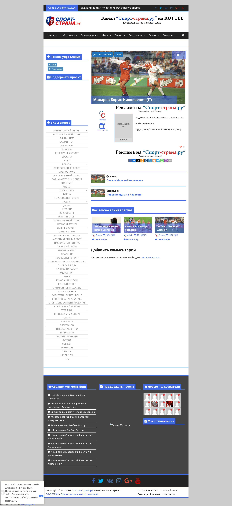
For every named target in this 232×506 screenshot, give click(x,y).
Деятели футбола (102, 54)
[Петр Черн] (154, 396)
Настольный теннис (67, 242)
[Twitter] (101, 480)
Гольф (67, 194)
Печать (152, 35)
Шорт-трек (67, 355)
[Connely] (169, 396)
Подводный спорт (67, 257)
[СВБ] (154, 411)
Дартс (67, 205)
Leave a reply (101, 239)
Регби (67, 276)
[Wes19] (154, 404)
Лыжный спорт (66, 227)
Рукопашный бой (67, 280)
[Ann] (162, 396)
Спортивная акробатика (67, 298)
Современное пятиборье (67, 295)
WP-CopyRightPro (27, 504)
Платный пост (168, 490)
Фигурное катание (67, 336)
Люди (105, 35)
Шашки (66, 351)
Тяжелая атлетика (67, 328)
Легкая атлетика (67, 224)
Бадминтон (67, 141)
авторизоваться (150, 257)
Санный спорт (67, 284)
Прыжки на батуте (67, 269)
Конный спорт (67, 216)
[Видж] (169, 411)
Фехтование (67, 332)
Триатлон (67, 321)
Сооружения (135, 35)
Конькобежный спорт (67, 220)
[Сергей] (177, 411)
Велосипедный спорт (67, 168)
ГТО (67, 358)
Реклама (155, 494)
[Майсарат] (169, 404)
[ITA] (162, 404)
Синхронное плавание (67, 287)
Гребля (66, 201)
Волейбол (67, 182)
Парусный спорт (67, 246)
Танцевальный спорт (67, 313)
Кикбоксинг (67, 212)
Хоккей (66, 343)
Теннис (67, 317)
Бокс (67, 160)
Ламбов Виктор (77, 425)
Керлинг (67, 209)
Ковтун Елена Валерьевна (81, 411)
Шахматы (67, 347)
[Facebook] (93, 480)
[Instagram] (119, 480)
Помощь (143, 494)
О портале (69, 35)
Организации (88, 35)
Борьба (66, 164)
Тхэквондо (67, 325)
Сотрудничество (147, 490)
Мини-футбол (67, 231)
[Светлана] (177, 396)
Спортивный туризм (67, 306)
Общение (168, 35)
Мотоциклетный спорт (67, 239)
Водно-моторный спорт (67, 179)
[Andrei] (147, 411)
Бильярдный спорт (67, 153)
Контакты (169, 494)
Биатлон (67, 149)
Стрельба (66, 310)
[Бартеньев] (177, 404)
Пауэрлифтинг (67, 250)
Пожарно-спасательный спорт (67, 261)
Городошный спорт (67, 197)
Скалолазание (67, 291)
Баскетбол (66, 145)
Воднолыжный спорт (67, 175)
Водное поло (67, 171)
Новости (52, 35)
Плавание (67, 254)
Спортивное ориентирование (66, 302)
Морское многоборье (67, 235)
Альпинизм (67, 138)
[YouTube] (138, 480)
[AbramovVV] (162, 411)
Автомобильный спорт (67, 134)
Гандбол (67, 186)
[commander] (147, 404)
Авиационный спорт (66, 130)
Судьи (118, 54)
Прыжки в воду (67, 265)
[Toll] (147, 396)
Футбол (67, 340)
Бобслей (67, 156)
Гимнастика (66, 190)
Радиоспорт (67, 272)
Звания (119, 35)
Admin (102, 119)
